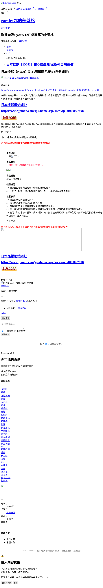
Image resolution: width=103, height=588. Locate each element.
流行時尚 (22, 308)
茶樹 (3, 459)
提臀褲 (4, 480)
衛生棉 (4, 434)
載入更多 (5, 318)
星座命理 (23, 41)
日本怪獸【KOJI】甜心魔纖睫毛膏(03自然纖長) (40, 64)
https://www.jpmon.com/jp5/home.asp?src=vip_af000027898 (42, 111)
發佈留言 (5, 334)
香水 (3, 462)
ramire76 (5, 286)
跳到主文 (5, 28)
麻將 (3, 399)
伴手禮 (4, 408)
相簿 (8, 47)
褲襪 (3, 392)
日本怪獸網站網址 (14, 105)
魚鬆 (3, 412)
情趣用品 (5, 418)
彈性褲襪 (5, 395)
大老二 (4, 402)
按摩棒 (4, 421)
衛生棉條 (5, 437)
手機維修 (5, 431)
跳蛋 (3, 424)
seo (2, 446)
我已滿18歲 (6, 583)
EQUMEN (5, 477)
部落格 (9, 50)
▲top (3, 313)
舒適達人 (5, 440)
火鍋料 (4, 415)
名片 (8, 53)
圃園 (3, 468)
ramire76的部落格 (18, 20)
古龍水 (4, 465)
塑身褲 (4, 475)
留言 (25, 301)
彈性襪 (4, 389)
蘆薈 (3, 452)
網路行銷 (5, 444)
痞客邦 (19, 301)
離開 (15, 583)
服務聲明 (76, 551)
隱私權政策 (66, 551)
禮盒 (3, 405)
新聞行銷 (5, 449)
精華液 (4, 456)
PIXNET (31, 551)
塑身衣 (4, 472)
